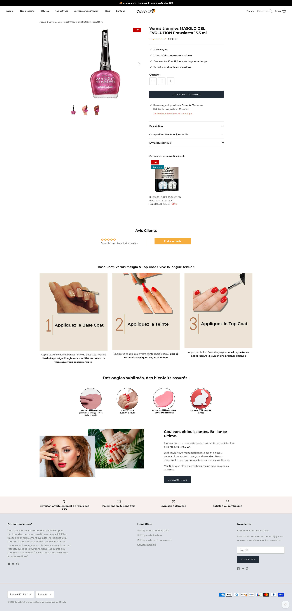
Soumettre (248, 559)
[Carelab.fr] (146, 11)
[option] (105, 63)
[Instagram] (17, 564)
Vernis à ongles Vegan (86, 11)
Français (42, 594)
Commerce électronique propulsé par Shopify (45, 602)
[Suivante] (139, 63)
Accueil (10, 11)
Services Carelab (146, 544)
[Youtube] (13, 564)
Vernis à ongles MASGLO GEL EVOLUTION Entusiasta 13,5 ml (76, 22)
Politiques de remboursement (154, 540)
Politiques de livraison (149, 535)
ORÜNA (44, 11)
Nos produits (27, 11)
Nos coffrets (61, 11)
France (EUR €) (18, 594)
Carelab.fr (18, 602)
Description (156, 126)
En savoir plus (177, 480)
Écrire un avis (172, 241)
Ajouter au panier (187, 94)
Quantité (154, 74)
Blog (107, 11)
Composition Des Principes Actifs (168, 134)
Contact (120, 11)
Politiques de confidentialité (153, 530)
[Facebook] (9, 564)
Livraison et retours (160, 142)
